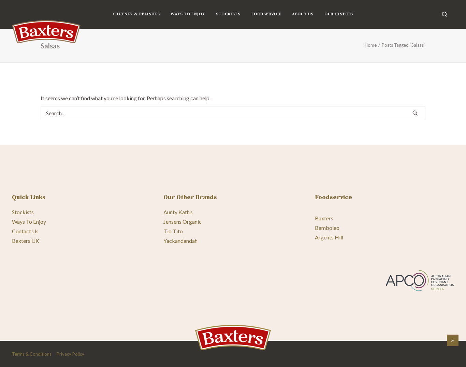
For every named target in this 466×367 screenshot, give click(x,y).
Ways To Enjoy (188, 14)
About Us (303, 14)
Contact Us (25, 231)
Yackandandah (180, 240)
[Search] (233, 113)
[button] (448, 14)
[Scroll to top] (452, 339)
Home (371, 45)
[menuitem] (136, 14)
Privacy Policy (70, 354)
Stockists (228, 14)
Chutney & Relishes (136, 14)
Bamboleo (327, 227)
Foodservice (266, 14)
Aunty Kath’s (178, 212)
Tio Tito (173, 231)
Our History (339, 14)
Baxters (324, 218)
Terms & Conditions (32, 354)
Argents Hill (329, 237)
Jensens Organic (182, 221)
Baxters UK (25, 240)
